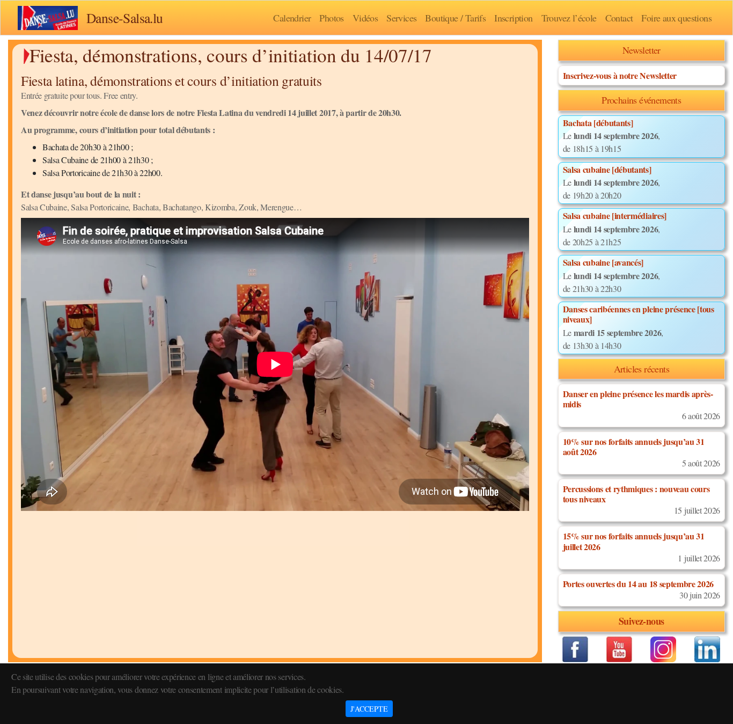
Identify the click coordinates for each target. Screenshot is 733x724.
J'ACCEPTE (369, 709)
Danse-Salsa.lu (124, 18)
